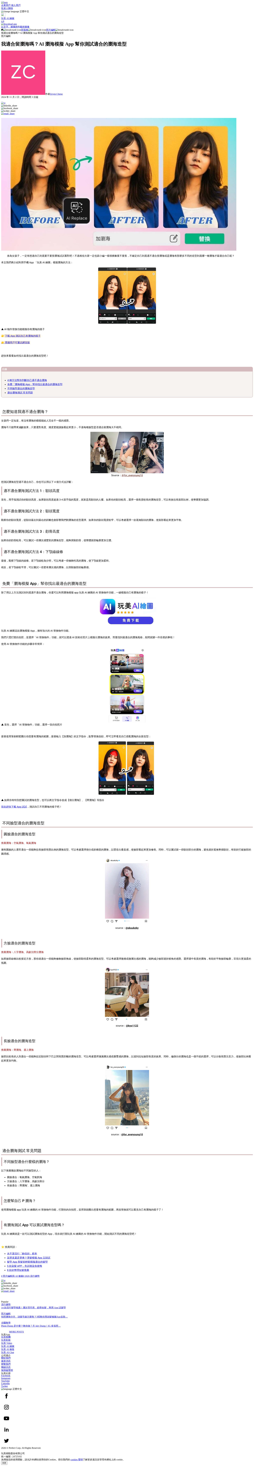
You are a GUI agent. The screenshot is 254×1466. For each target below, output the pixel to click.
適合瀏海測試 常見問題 (20, 392)
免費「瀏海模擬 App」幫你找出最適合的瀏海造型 (34, 384)
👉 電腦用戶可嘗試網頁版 (15, 342)
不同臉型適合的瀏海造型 (21, 388)
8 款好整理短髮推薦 (18, 1270)
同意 (4, 1463)
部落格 (24, 30)
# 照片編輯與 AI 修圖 (12, 1276)
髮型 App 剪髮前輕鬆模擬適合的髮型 (27, 1261)
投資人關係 (7, 8)
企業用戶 (6, 5)
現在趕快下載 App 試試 (14, 806)
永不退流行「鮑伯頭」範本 (22, 1253)
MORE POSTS (16, 1332)
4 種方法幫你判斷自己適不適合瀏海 (27, 380)
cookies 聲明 (77, 1459)
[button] (127, 11)
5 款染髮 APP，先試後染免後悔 (24, 1265)
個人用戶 (16, 5)
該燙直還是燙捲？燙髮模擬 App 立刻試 (28, 1257)
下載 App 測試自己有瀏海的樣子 (23, 335)
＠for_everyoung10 (132, 475)
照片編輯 (51, 30)
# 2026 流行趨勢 (31, 1276)
